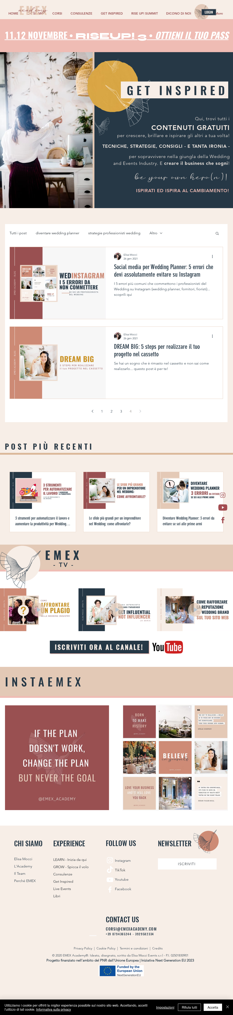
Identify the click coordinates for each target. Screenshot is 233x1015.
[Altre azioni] (214, 256)
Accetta (213, 1007)
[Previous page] (92, 411)
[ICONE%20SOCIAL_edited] (222, 495)
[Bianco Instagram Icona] (110, 860)
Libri (56, 896)
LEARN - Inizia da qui (70, 859)
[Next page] (140, 411)
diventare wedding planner (57, 233)
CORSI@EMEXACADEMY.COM (131, 929)
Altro (153, 233)
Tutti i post (18, 233)
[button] (58, 13)
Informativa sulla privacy (53, 1009)
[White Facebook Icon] (110, 889)
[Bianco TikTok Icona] (110, 870)
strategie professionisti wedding (114, 233)
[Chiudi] (227, 1007)
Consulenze (62, 874)
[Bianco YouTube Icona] (110, 880)
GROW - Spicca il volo (71, 867)
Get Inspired (63, 881)
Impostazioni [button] (165, 1007)
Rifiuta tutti (189, 1007)
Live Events (62, 889)
